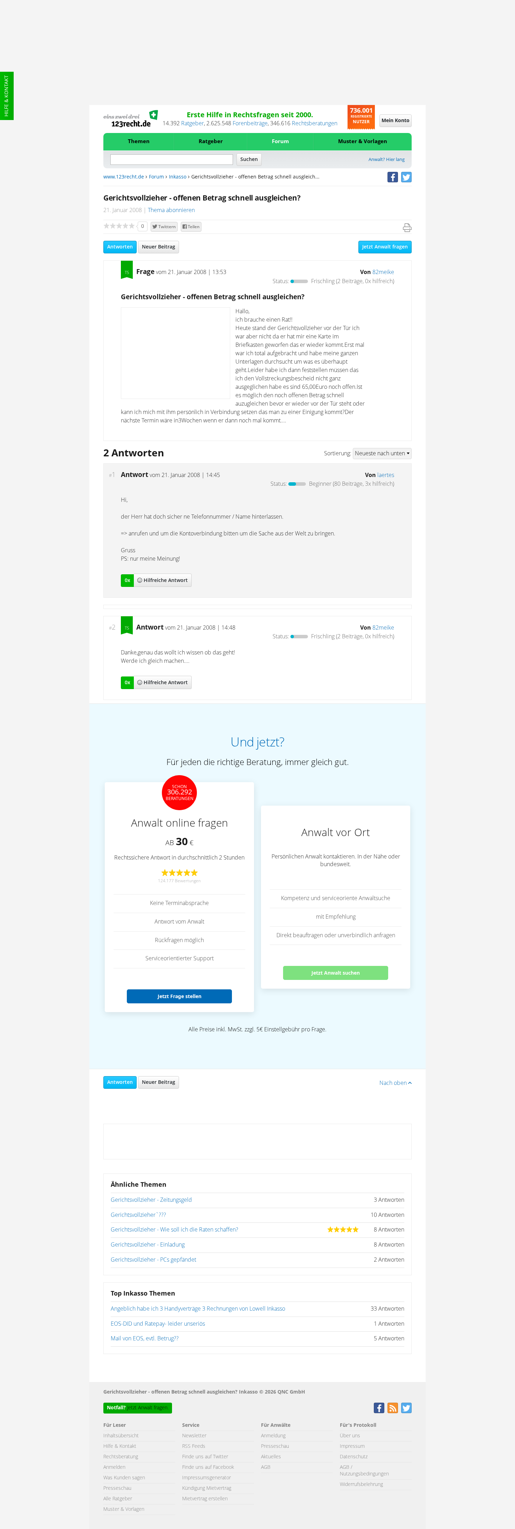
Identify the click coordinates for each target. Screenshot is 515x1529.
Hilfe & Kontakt (6, 96)
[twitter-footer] (406, 1408)
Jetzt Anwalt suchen (335, 972)
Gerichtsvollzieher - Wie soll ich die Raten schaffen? (174, 1230)
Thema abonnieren (171, 210)
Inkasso (177, 177)
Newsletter (194, 1435)
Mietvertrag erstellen (205, 1498)
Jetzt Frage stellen (179, 996)
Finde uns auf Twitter (205, 1456)
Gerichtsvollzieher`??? (138, 1215)
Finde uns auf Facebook (208, 1467)
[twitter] (406, 177)
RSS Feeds (193, 1446)
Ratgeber (192, 123)
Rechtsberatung (120, 1456)
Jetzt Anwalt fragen (385, 247)
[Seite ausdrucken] (407, 228)
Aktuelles (271, 1456)
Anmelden (114, 1467)
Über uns (350, 1435)
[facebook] (392, 177)
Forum (280, 141)
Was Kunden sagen (124, 1477)
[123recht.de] (130, 118)
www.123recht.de (123, 177)
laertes (385, 475)
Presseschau (117, 1488)
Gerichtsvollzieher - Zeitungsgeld (151, 1200)
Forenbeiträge (250, 123)
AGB (265, 1467)
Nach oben (393, 1083)
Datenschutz (354, 1456)
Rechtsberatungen (314, 123)
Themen (139, 141)
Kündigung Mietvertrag (206, 1488)
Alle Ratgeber (117, 1498)
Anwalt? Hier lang (387, 159)
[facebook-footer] (379, 1408)
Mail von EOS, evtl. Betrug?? (145, 1338)
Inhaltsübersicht (121, 1435)
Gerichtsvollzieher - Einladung (148, 1245)
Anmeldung (273, 1435)
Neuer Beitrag (158, 247)
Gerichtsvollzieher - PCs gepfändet (153, 1260)
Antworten (120, 247)
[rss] (392, 1408)
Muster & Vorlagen (362, 141)
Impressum (352, 1446)
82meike (383, 272)
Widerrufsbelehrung (361, 1484)
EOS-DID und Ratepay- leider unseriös (158, 1324)
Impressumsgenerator (206, 1477)
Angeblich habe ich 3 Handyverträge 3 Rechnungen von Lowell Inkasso (198, 1309)
